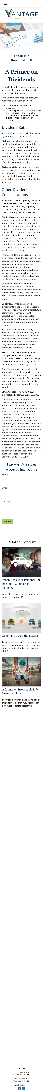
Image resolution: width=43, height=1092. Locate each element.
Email (4, 488)
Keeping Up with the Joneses (20, 636)
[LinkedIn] (23, 1088)
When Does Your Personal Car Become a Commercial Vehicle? (21, 584)
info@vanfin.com (21, 1085)
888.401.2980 (25, 1075)
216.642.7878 (24, 1072)
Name (5, 474)
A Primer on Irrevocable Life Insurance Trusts (20, 691)
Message (6, 501)
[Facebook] (19, 1088)
